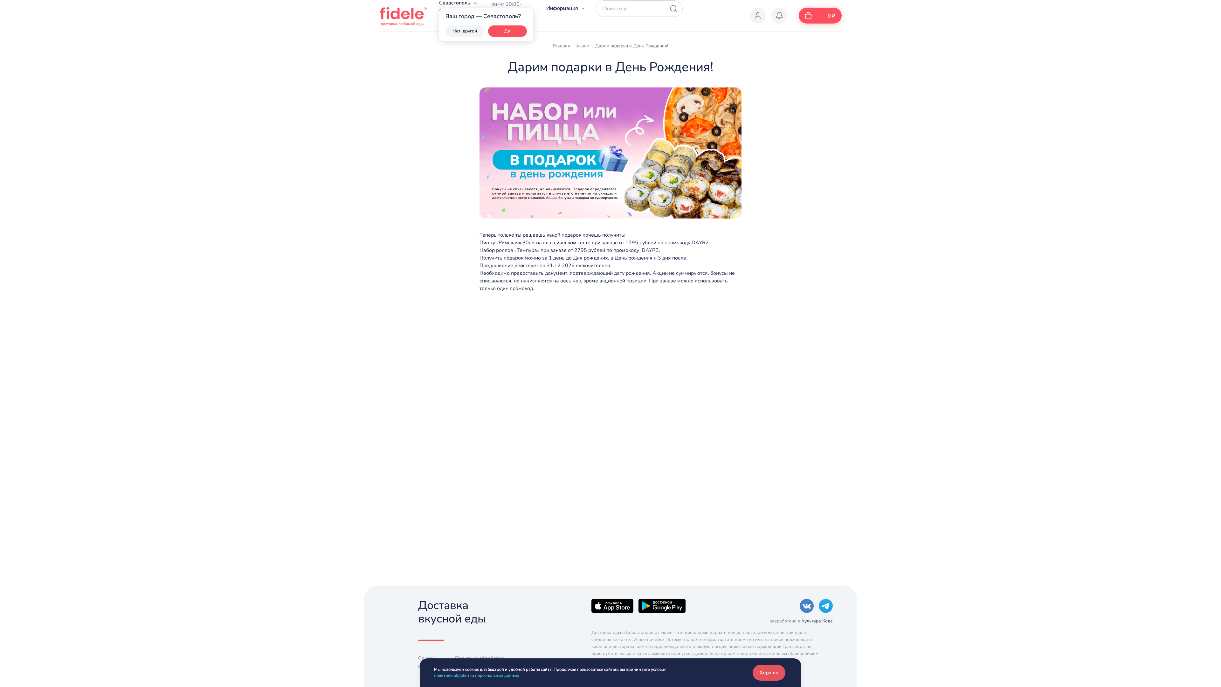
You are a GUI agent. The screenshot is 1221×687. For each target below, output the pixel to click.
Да (507, 31)
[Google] (662, 605)
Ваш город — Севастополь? (483, 16)
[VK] (807, 605)
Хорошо (769, 672)
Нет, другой (464, 31)
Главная (561, 46)
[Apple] (612, 605)
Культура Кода (817, 621)
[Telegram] (826, 605)
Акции (582, 46)
